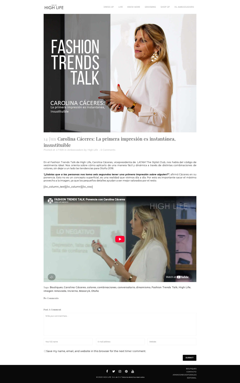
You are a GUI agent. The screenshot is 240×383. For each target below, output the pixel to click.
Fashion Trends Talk (165, 287)
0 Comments (108, 149)
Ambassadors (75, 149)
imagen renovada (55, 290)
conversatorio (126, 287)
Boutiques (56, 287)
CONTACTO (191, 372)
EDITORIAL (191, 378)
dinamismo (143, 287)
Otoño (95, 290)
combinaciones (107, 287)
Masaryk (84, 290)
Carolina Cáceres (75, 287)
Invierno (73, 290)
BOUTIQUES (191, 369)
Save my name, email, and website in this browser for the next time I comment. (96, 351)
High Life (93, 149)
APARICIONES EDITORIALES (184, 375)
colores (91, 287)
